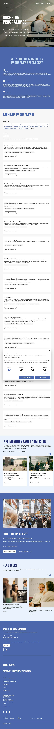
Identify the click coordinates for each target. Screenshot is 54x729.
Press (4, 703)
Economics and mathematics (29, 124)
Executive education (9, 681)
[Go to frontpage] (9, 3)
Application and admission (8, 635)
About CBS (6, 690)
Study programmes (9, 678)
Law (41, 126)
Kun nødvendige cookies (26, 377)
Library (5, 687)
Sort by (24, 139)
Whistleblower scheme (24, 726)
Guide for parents (6, 639)
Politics (20, 128)
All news (4, 705)
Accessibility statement (16, 726)
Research (6, 684)
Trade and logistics (8, 126)
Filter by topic (6, 121)
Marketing (46, 126)
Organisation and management (10, 128)
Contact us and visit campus (8, 701)
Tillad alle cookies (42, 377)
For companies (5, 706)
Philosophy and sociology (43, 124)
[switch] (21, 370)
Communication (7, 124)
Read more (5, 611)
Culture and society (16, 124)
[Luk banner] (49, 350)
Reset (32, 128)
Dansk (37, 3)
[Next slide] (50, 454)
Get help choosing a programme (9, 637)
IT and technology (34, 126)
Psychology (26, 128)
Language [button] (5, 135)
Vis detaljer (46, 373)
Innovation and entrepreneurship (21, 126)
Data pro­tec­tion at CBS (7, 726)
